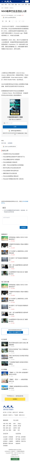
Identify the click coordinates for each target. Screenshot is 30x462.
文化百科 (5, 437)
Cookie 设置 (15, 459)
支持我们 (15, 399)
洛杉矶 (15, 425)
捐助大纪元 (22, 415)
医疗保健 (18, 439)
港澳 (10, 425)
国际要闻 (6, 7)
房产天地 (18, 437)
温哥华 (15, 428)
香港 (26, 4)
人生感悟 (5, 439)
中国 (9, 4)
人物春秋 (11, 441)
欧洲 (19, 428)
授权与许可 (15, 412)
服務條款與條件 (21, 133)
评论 (19, 4)
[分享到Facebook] (2, 21)
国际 (16, 4)
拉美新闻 (10, 143)
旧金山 (19, 423)
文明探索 (11, 437)
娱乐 (10, 428)
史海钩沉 (5, 441)
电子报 (4, 412)
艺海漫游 (5, 445)
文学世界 (11, 439)
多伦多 (19, 425)
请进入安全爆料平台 (15, 332)
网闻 (10, 430)
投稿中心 (10, 415)
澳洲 (14, 430)
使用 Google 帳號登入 (16, 130)
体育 (4, 430)
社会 (7, 430)
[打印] (16, 21)
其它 (19, 430)
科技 (4, 428)
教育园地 (5, 443)
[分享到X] (9, 21)
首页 (2, 4)
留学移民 (23, 437)
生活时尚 (23, 439)
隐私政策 (5, 415)
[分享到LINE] (6, 21)
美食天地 (23, 441)
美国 (12, 4)
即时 (6, 4)
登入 (27, 1)
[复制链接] (12, 21)
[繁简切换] (22, 21)
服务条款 (21, 412)
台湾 (22, 4)
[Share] (10, 241)
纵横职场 (18, 441)
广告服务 (16, 415)
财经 (7, 428)
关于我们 (9, 412)
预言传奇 (11, 443)
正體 (23, 1)
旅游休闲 (18, 443)
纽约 (14, 423)
